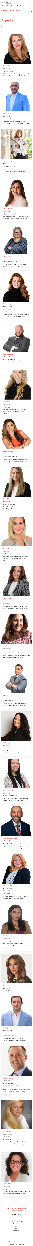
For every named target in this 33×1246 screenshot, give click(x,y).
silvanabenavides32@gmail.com (10, 456)
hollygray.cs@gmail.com (8, 407)
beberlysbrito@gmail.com (9, 941)
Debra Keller (6, 66)
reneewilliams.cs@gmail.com (9, 504)
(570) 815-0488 (6, 793)
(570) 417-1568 (6, 356)
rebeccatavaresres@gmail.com (10, 795)
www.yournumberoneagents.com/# (11, 653)
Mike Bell (5, 695)
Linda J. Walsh (7, 598)
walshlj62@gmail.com (8, 603)
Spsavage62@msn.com (8, 1189)
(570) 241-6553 (6, 501)
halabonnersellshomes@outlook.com (11, 651)
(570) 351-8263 (6, 404)
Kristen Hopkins (7, 743)
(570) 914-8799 (6, 116)
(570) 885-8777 (6, 601)
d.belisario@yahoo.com (8, 893)
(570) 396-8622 (6, 551)
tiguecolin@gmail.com (8, 1035)
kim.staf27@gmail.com (8, 1139)
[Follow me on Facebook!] (2, 5)
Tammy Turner (7, 256)
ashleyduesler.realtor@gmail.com (10, 214)
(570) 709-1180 (6, 840)
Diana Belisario (7, 886)
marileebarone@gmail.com (9, 166)
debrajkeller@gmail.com (8, 71)
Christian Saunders (8, 1078)
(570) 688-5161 (6, 309)
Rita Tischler (6, 985)
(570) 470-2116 (6, 68)
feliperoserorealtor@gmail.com (10, 118)
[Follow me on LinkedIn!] (5, 5)
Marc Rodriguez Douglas (10, 838)
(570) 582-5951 (6, 259)
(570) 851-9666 (6, 1033)
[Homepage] (10, 11)
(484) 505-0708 (6, 648)
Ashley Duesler (7, 209)
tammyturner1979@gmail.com (10, 261)
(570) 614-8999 (6, 1186)
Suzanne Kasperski (8, 304)
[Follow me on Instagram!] (8, 5)
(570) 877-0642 (6, 211)
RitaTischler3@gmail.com (8, 990)
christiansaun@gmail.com (8, 1083)
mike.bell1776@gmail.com (9, 700)
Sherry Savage (7, 1184)
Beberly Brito (7, 936)
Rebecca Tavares (8, 790)
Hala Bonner (6, 646)
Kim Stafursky (7, 1131)
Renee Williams (7, 499)
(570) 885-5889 (6, 988)
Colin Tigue (6, 1028)
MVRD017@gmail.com (8, 843)
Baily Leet (6, 548)
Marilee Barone (7, 161)
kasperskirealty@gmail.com (9, 311)
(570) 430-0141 (6, 163)
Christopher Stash (8, 354)
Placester (21, 1244)
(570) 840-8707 (6, 454)
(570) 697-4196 (6, 938)
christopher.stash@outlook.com (10, 359)
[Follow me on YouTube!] (11, 5)
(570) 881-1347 (6, 891)
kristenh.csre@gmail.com (8, 748)
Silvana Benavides (8, 451)
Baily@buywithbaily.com (8, 553)
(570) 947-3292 (6, 1080)
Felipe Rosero (7, 113)
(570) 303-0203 (6, 1136)
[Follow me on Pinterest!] (6, 1095)
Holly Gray (6, 402)
